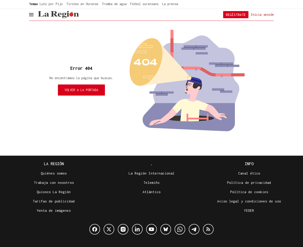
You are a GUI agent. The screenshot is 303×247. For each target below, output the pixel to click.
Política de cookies (249, 192)
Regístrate (236, 15)
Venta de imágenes (54, 210)
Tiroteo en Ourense (82, 4)
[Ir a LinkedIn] (137, 229)
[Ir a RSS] (208, 229)
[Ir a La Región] (58, 14)
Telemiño (151, 182)
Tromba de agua (114, 4)
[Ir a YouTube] (151, 229)
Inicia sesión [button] (262, 14)
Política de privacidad (249, 182)
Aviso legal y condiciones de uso (249, 201)
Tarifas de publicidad (54, 201)
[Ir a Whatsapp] (180, 229)
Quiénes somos (54, 173)
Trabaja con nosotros (54, 182)
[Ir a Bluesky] (165, 229)
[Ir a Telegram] (194, 229)
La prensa (170, 4)
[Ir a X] (109, 229)
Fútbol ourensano (144, 4)
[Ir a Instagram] (123, 229)
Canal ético (249, 173)
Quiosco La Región (54, 192)
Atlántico (152, 192)
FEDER (249, 210)
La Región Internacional (152, 173)
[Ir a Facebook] (94, 229)
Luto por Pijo (51, 4)
